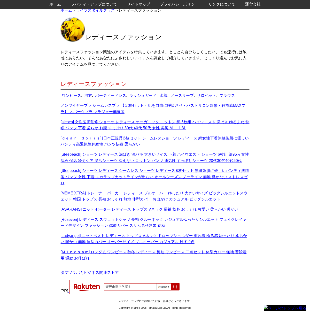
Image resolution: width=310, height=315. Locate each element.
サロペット (206, 95)
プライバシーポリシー (179, 4)
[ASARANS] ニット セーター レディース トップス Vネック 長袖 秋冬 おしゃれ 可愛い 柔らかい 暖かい (149, 209)
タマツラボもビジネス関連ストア (90, 272)
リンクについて (221, 4)
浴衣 (88, 95)
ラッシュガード (142, 95)
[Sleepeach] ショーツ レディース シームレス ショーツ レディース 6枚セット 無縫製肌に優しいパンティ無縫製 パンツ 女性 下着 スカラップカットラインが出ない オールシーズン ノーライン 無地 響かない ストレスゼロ (155, 177)
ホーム (66, 10)
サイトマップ (138, 4)
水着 (163, 95)
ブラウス (227, 95)
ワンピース (71, 95)
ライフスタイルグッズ (95, 10)
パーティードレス (110, 95)
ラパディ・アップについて (94, 4)
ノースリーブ (182, 95)
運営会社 (253, 4)
